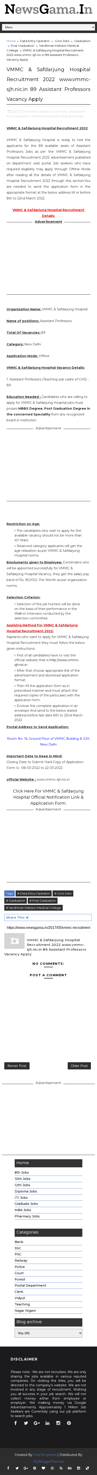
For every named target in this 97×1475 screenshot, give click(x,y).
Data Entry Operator (35, 41)
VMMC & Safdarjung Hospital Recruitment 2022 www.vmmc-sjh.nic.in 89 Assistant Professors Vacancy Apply (45, 947)
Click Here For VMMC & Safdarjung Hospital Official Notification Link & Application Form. (48, 797)
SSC (18, 1248)
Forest (20, 1279)
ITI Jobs (21, 1198)
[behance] (70, 1468)
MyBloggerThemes (48, 1462)
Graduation (82, 41)
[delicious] (87, 1468)
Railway (21, 1261)
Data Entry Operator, (37, 111)
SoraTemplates (45, 1455)
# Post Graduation (43, 900)
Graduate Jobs (26, 1204)
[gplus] (37, 1423)
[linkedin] (47, 1423)
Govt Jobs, (60, 111)
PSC (18, 1254)
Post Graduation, (19, 116)
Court (19, 1273)
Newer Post (16, 1066)
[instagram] (58, 1423)
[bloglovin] (43, 1468)
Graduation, (77, 111)
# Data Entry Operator (33, 893)
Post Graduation (22, 45)
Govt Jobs (62, 41)
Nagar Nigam (25, 1311)
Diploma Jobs (26, 1191)
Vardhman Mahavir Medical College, (57, 116)
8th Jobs (22, 1172)
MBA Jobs (23, 1210)
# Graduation (15, 900)
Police (20, 1267)
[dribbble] (52, 1468)
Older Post (79, 1066)
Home (11, 41)
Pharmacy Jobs (27, 1216)
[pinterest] (69, 1423)
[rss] (61, 1468)
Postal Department (30, 1285)
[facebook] (15, 1423)
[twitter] (26, 1423)
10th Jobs (22, 1179)
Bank (19, 1242)
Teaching (22, 1304)
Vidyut (20, 1298)
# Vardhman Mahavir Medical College (33, 908)
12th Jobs (22, 1185)
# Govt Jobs (63, 893)
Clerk (19, 1292)
